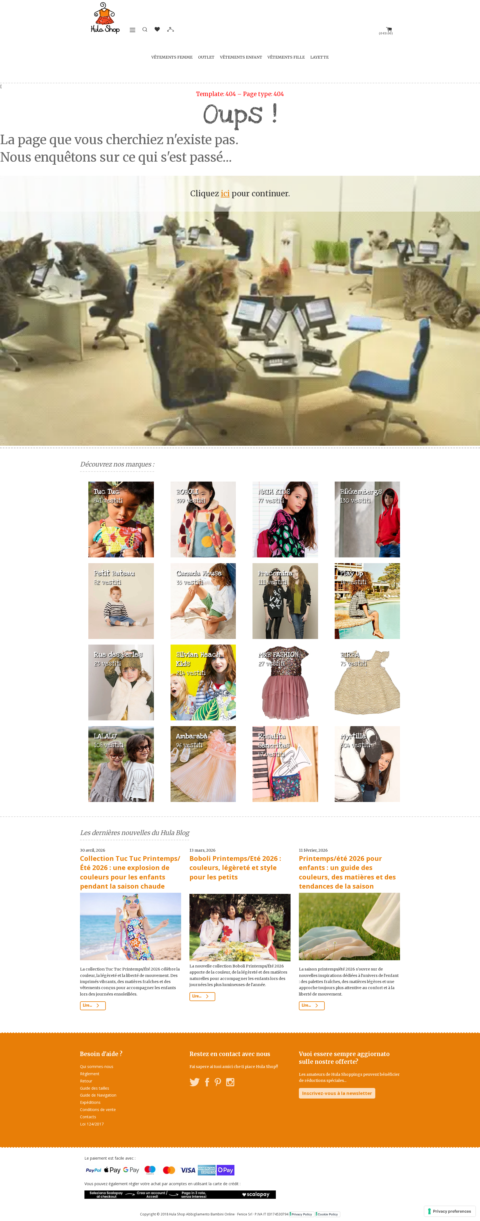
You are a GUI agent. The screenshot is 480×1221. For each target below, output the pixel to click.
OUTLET (206, 57)
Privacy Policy (302, 1214)
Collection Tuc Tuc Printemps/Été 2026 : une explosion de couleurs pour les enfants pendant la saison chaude (130, 872)
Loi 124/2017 (92, 1124)
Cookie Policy (328, 1214)
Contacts (88, 1116)
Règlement (89, 1073)
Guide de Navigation (98, 1095)
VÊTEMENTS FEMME (171, 57)
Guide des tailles (94, 1088)
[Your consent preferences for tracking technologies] (450, 1211)
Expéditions (90, 1102)
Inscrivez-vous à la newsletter (337, 1093)
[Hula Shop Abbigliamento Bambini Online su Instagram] (230, 1083)
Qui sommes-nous (96, 1066)
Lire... (88, 1005)
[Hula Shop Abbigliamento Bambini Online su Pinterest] (217, 1083)
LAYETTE (319, 57)
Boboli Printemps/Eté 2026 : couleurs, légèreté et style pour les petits (235, 867)
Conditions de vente (98, 1109)
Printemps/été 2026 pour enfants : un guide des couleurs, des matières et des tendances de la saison (347, 872)
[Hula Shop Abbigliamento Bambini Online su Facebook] (207, 1083)
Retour (86, 1081)
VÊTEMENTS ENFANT (241, 57)
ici (225, 194)
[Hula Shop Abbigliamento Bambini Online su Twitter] (194, 1083)
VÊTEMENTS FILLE (286, 57)
